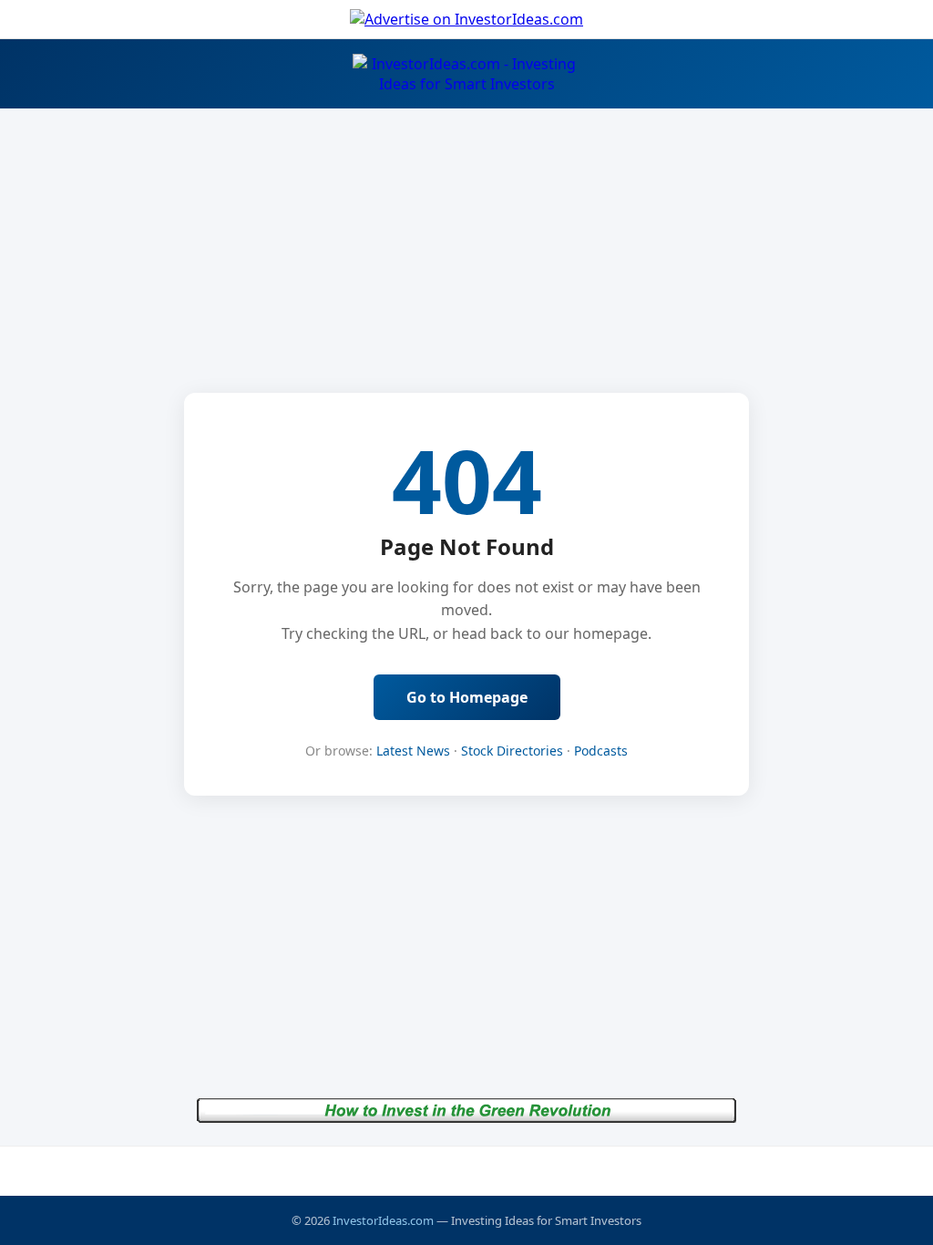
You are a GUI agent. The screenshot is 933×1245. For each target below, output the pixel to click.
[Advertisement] (466, 1170)
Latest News (413, 750)
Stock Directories (512, 750)
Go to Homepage (467, 697)
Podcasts (601, 750)
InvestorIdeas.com (383, 1220)
